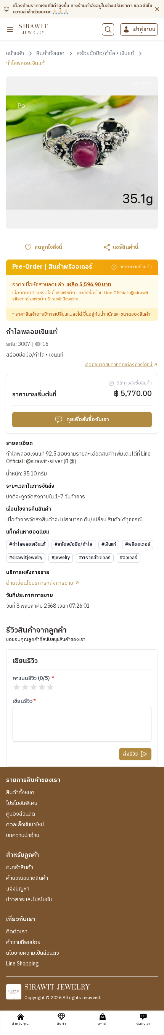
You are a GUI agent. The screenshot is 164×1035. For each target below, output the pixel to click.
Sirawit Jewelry (62, 299)
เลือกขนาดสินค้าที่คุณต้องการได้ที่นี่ (119, 365)
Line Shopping (22, 964)
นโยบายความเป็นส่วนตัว (32, 953)
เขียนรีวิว (22, 701)
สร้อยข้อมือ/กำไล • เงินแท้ (34, 355)
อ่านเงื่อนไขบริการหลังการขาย (40, 583)
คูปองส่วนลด (20, 814)
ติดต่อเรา (16, 932)
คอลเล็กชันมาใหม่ (25, 825)
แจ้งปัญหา (17, 889)
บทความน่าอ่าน (22, 835)
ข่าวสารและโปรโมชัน (29, 900)
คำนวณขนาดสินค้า (27, 878)
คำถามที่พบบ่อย (23, 942)
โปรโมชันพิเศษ (21, 803)
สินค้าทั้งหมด (20, 793)
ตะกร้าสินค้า (19, 867)
